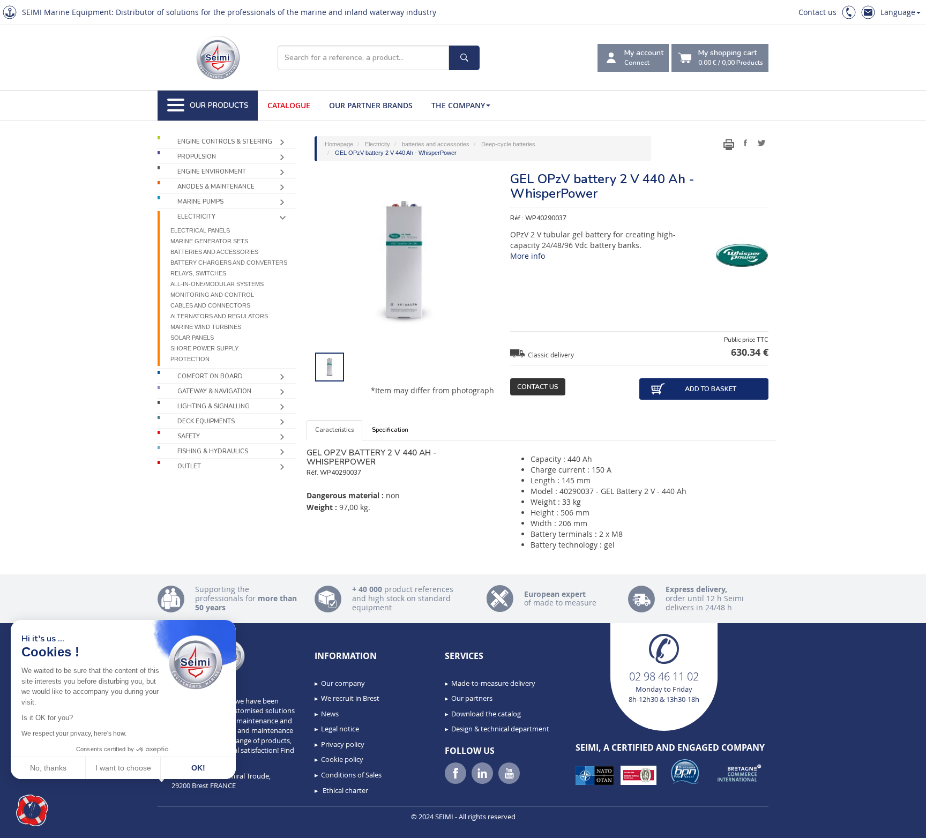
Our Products (219, 105)
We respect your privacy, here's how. (73, 733)
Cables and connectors (210, 305)
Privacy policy (342, 744)
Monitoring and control (212, 294)
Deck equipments (206, 421)
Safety (188, 436)
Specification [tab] (390, 430)
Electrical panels (200, 230)
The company (458, 105)
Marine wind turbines (205, 327)
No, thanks (48, 768)
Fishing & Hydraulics (212, 451)
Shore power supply (204, 348)
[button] (32, 810)
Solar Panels (192, 337)
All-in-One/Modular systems (217, 284)
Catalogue (288, 105)
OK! (198, 768)
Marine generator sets (209, 241)
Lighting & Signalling (213, 406)
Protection (190, 359)
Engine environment (211, 172)
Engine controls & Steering (224, 142)
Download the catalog (486, 714)
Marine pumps (200, 202)
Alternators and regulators (219, 316)
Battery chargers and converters (228, 262)
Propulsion (196, 157)
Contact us (817, 12)
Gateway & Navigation (214, 391)
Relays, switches (198, 273)
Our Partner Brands (371, 105)
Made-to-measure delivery (493, 683)
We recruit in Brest (350, 698)
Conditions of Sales (351, 775)
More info (527, 256)
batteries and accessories (214, 252)
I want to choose (123, 768)
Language (897, 12)
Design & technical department (500, 729)
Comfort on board (210, 376)
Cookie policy (342, 759)
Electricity (196, 217)
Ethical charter (344, 790)
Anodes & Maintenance (216, 187)
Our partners (471, 698)
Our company (343, 683)
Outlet (189, 466)
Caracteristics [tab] (334, 430)
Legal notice (340, 729)
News (330, 714)
